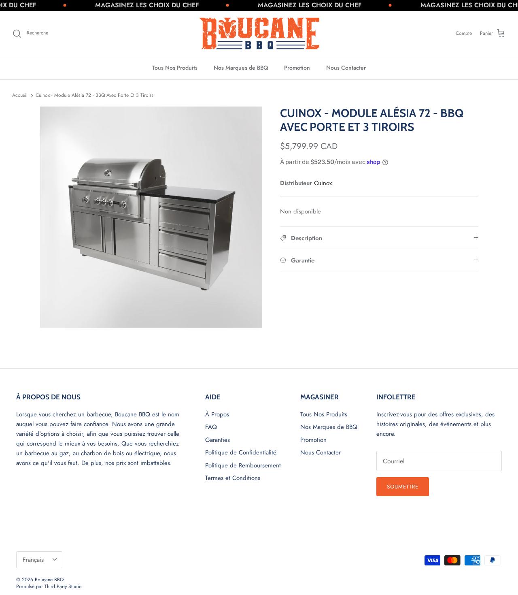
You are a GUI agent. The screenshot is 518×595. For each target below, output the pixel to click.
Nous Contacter (346, 68)
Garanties (217, 439)
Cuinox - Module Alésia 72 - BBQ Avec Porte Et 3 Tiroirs (94, 95)
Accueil (20, 95)
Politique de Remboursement (243, 465)
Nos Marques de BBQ (241, 68)
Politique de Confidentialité (240, 452)
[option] (151, 217)
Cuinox (323, 183)
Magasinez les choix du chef (139, 5)
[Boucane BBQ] (259, 33)
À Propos (217, 414)
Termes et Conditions (232, 477)
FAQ (211, 426)
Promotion (297, 68)
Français (33, 559)
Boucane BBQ (49, 579)
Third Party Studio (63, 586)
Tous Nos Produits (174, 68)
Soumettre (402, 487)
